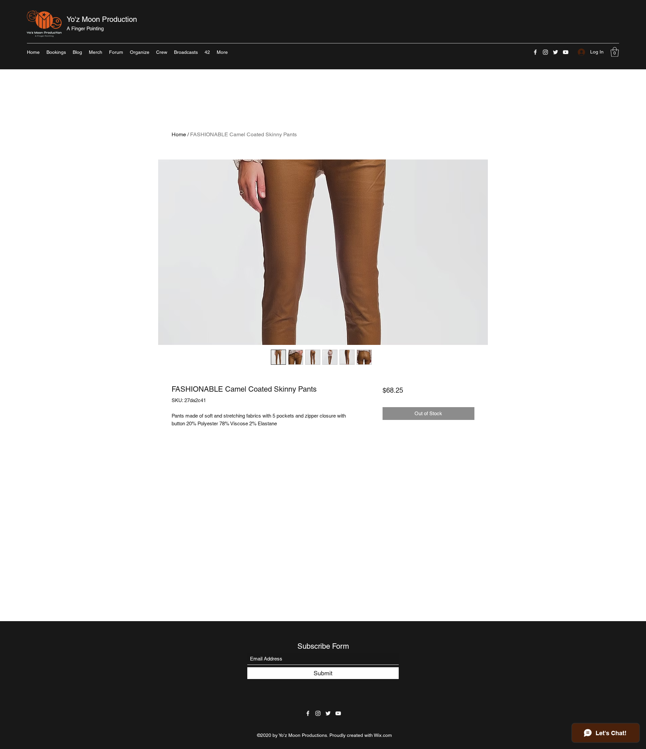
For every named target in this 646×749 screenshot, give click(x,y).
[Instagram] (545, 52)
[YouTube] (565, 52)
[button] (615, 52)
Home (179, 134)
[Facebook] (535, 52)
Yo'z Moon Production (102, 19)
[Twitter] (555, 52)
